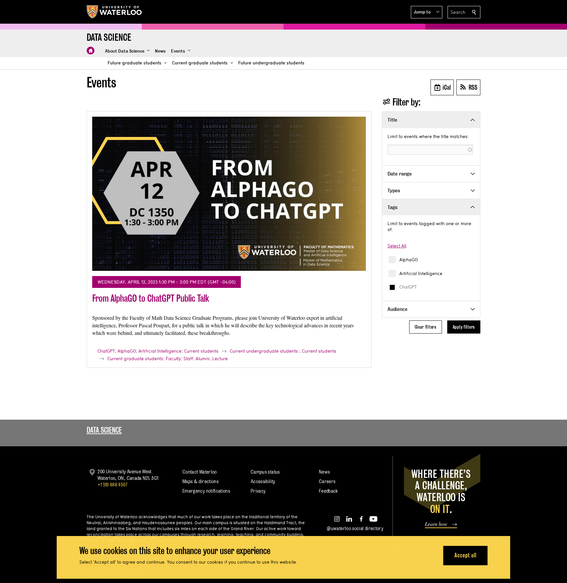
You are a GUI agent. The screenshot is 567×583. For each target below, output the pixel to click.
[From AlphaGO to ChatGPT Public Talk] (229, 194)
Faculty (173, 358)
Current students (201, 351)
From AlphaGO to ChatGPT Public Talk (150, 298)
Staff (188, 358)
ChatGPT (408, 287)
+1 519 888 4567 (112, 484)
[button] (426, 12)
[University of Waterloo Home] (114, 11)
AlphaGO (408, 259)
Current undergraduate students (264, 351)
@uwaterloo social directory (355, 528)
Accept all (465, 555)
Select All (397, 245)
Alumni (203, 358)
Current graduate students (135, 358)
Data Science (104, 430)
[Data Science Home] (90, 51)
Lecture (220, 358)
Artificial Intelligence (420, 273)
